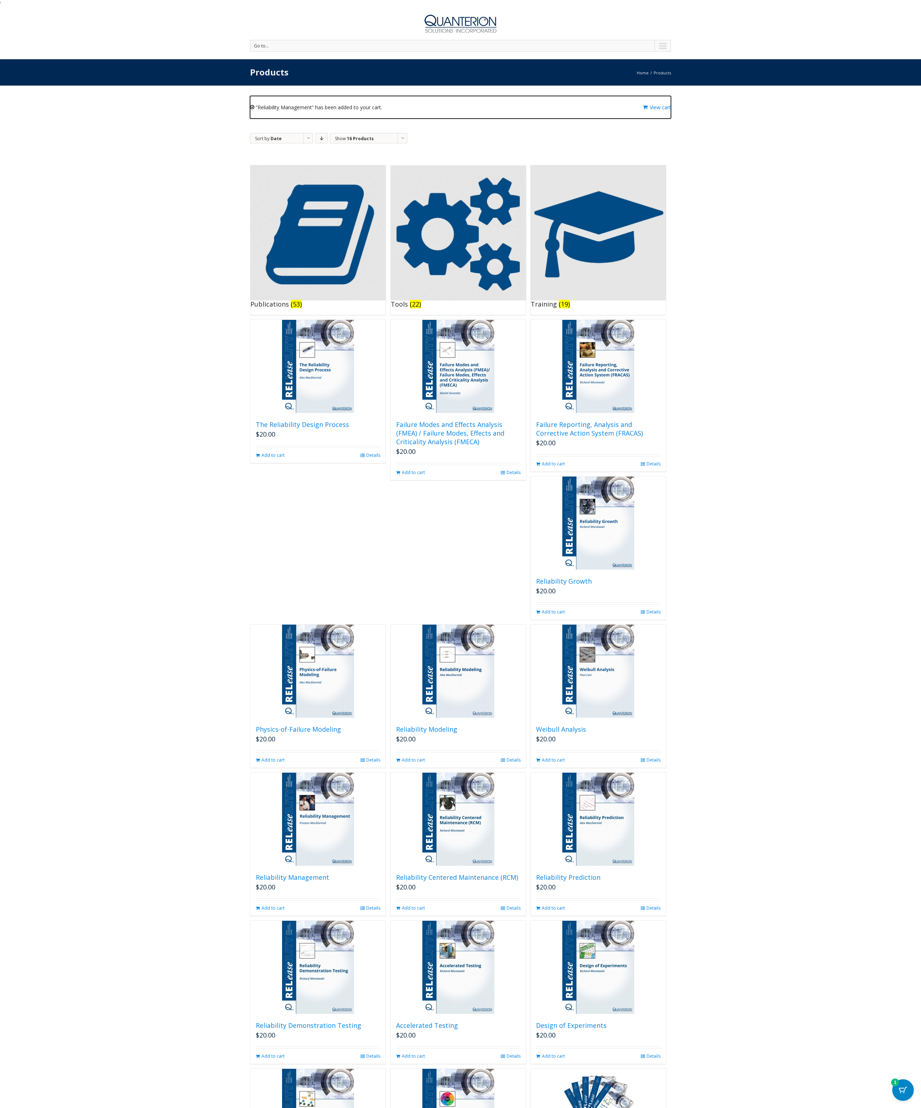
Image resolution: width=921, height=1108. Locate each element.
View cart (660, 107)
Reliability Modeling (426, 729)
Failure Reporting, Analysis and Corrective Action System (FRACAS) (589, 428)
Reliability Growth (564, 581)
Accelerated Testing (427, 1025)
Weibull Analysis (561, 729)
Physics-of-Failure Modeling (298, 729)
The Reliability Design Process (302, 424)
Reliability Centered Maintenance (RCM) (457, 877)
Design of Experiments (571, 1025)
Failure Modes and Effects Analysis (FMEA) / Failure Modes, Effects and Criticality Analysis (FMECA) (450, 433)
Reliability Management (292, 877)
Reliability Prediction (568, 877)
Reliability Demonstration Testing (308, 1025)
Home (643, 72)
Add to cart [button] (273, 455)
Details (373, 455)
